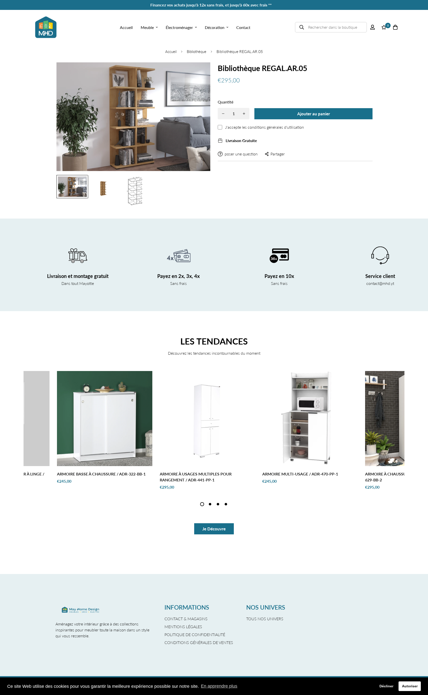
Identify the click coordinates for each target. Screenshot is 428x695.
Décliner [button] (386, 686)
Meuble (147, 27)
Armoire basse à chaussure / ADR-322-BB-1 (101, 474)
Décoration (214, 27)
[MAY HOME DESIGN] (46, 27)
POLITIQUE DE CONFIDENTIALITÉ (194, 634)
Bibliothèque (196, 51)
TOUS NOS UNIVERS (264, 618)
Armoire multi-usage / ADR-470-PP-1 (300, 474)
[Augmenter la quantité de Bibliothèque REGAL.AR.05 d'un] (244, 113)
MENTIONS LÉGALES (183, 626)
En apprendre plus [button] (219, 686)
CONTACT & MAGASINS (186, 618)
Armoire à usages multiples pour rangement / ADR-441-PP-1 (196, 477)
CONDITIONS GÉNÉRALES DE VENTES (198, 642)
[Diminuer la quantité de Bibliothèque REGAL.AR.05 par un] (223, 113)
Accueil (126, 27)
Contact (243, 27)
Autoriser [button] (410, 686)
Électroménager (179, 27)
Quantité (225, 101)
